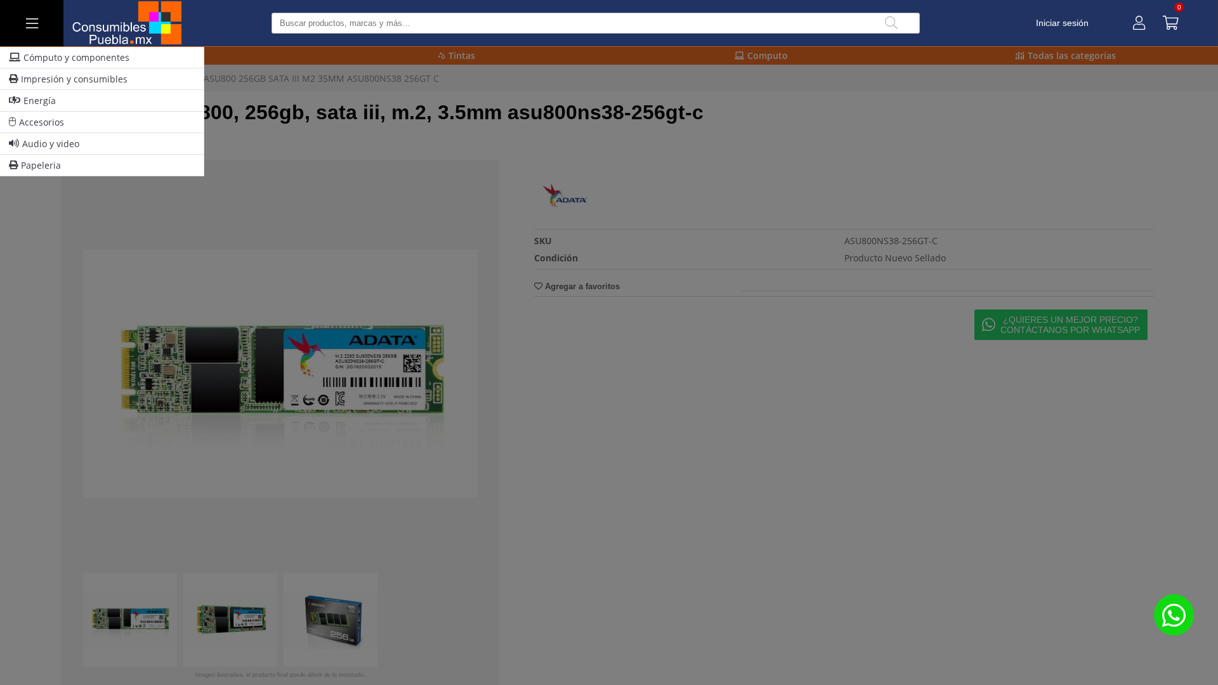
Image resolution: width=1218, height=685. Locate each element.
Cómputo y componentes (76, 57)
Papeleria (41, 165)
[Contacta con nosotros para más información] (1173, 615)
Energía (39, 101)
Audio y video (50, 144)
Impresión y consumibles (74, 79)
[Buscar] (891, 23)
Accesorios (41, 122)
